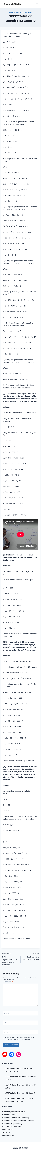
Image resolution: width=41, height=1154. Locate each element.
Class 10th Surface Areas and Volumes (18, 1121)
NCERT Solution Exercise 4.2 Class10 (31, 957)
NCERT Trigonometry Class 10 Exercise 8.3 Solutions (10, 959)
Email (7, 1023)
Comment (8, 982)
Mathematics (7, 1129)
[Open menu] (37, 3)
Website (7, 1032)
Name (7, 1013)
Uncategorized (8, 1135)
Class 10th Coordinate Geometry (15, 1118)
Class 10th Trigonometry (12, 1124)
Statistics (6, 1132)
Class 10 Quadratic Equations (20, 12)
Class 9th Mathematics (12, 1126)
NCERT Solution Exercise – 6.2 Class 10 (20, 1093)
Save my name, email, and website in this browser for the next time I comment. (20, 1038)
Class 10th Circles (9, 1115)
